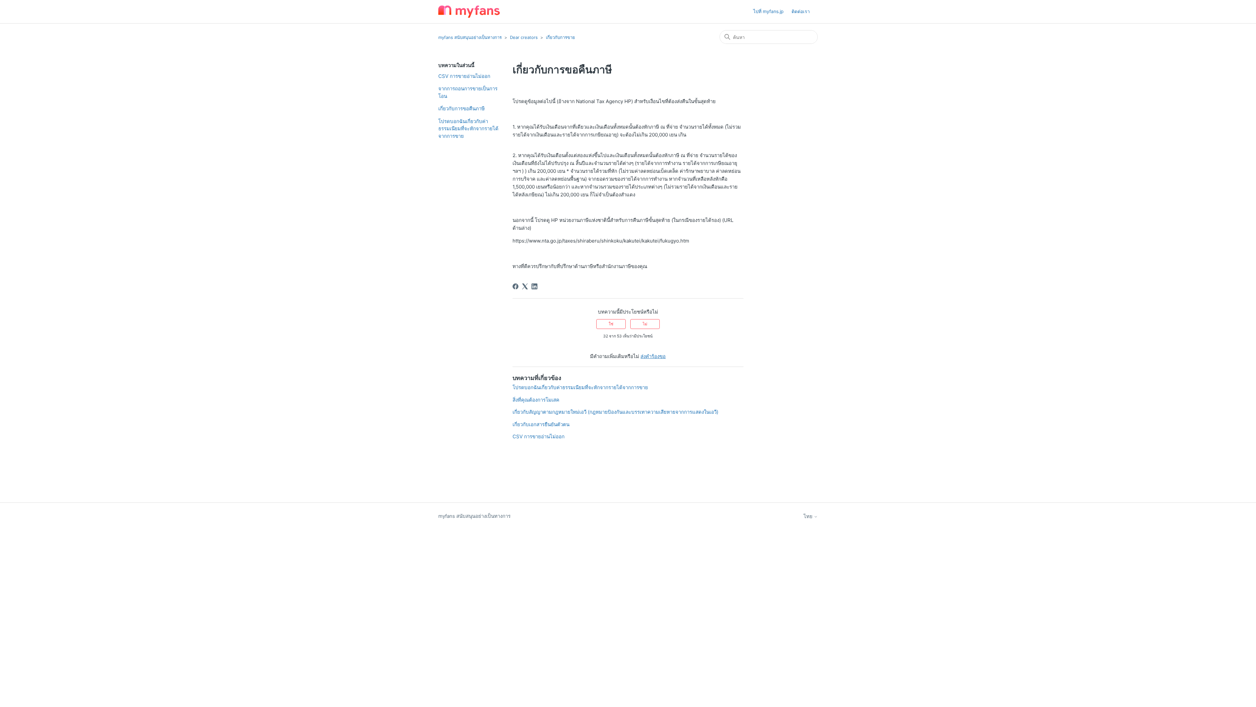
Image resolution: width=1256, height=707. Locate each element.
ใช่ (611, 323)
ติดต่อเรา (801, 11)
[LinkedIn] (534, 286)
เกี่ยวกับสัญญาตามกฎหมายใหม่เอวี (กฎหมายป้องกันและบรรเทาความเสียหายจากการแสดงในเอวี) (615, 412)
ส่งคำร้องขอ (653, 356)
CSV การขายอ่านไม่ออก (464, 76)
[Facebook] (515, 286)
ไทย (809, 516)
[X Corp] (525, 286)
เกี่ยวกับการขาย (560, 37)
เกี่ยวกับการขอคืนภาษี (461, 108)
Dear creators (524, 37)
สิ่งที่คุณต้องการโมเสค (536, 400)
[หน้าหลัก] (469, 12)
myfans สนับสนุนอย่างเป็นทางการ (470, 37)
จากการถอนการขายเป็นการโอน (467, 92)
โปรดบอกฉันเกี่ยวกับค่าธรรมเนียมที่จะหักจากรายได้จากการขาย (468, 128)
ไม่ (645, 323)
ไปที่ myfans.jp (768, 11)
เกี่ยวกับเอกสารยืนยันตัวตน (541, 424)
